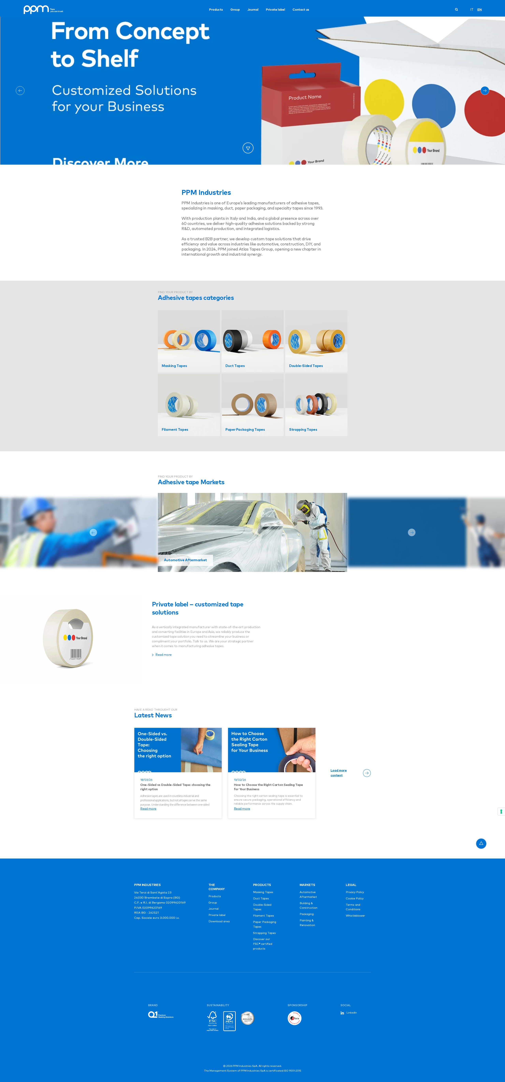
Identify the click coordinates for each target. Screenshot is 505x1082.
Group (235, 9)
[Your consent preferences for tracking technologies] (501, 811)
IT (471, 9)
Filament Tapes (263, 915)
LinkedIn (352, 1013)
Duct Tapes (261, 898)
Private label (275, 9)
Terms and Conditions (353, 907)
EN (479, 9)
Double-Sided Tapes (262, 907)
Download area (219, 921)
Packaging (307, 914)
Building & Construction (308, 905)
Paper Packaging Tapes (264, 924)
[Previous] (20, 90)
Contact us (301, 9)
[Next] (485, 90)
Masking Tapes (263, 892)
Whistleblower (355, 915)
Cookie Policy (355, 898)
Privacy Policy (355, 892)
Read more (148, 808)
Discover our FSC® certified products (262, 944)
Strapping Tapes (264, 933)
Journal (252, 9)
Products (216, 9)
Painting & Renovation (307, 923)
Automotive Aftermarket (308, 894)
